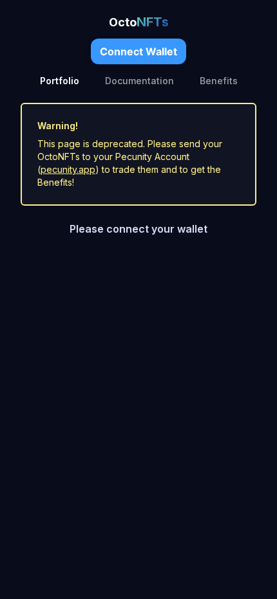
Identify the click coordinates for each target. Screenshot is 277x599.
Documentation (139, 80)
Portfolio (59, 80)
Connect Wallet (138, 51)
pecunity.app (68, 169)
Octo (139, 22)
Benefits (219, 80)
